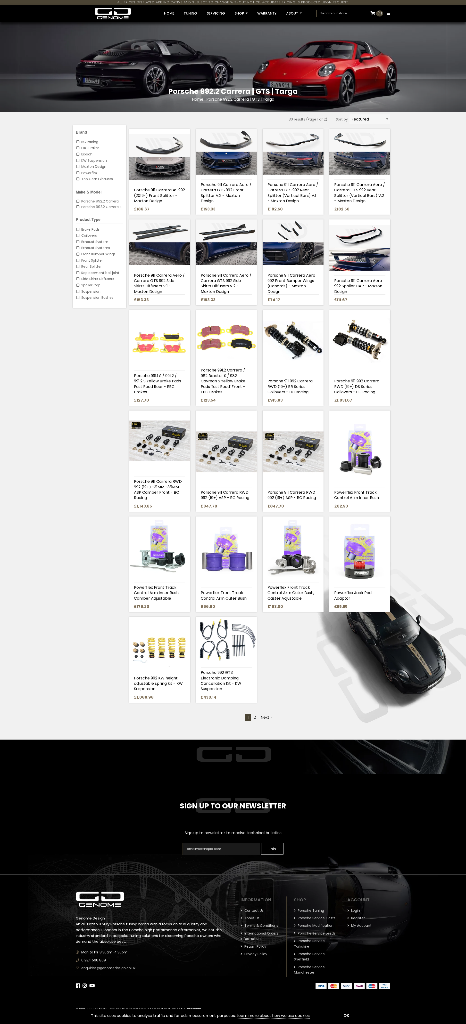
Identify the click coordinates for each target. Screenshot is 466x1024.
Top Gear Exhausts (97, 179)
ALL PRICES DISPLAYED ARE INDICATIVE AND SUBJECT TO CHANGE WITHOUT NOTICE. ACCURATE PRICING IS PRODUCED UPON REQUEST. (233, 2)
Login (355, 910)
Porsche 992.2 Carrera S (101, 206)
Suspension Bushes (97, 297)
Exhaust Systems (95, 247)
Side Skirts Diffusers (97, 278)
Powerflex (89, 172)
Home (197, 99)
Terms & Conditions (260, 925)
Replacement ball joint (100, 272)
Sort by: (342, 119)
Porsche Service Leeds (316, 933)
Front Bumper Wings (98, 254)
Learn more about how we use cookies (273, 1015)
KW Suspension (94, 160)
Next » (266, 717)
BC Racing (89, 141)
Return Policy (254, 946)
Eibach (86, 154)
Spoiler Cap (90, 285)
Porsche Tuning (310, 910)
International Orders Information (259, 936)
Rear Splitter (91, 266)
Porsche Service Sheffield (309, 956)
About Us (251, 918)
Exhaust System (94, 241)
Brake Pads (90, 229)
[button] (387, 13)
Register (357, 918)
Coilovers (89, 235)
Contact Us (253, 910)
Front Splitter (92, 260)
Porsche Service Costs (316, 918)
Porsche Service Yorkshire (309, 943)
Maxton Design (93, 166)
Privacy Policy (255, 953)
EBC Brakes (90, 147)
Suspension (90, 291)
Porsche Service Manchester (309, 970)
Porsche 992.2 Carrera (100, 201)
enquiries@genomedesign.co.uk (108, 968)
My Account (361, 925)
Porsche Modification (315, 925)
